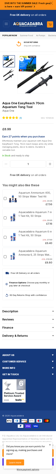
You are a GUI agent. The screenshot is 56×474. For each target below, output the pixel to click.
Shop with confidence (32, 46)
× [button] (50, 445)
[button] (6, 24)
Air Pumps (40, 35)
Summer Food (26, 35)
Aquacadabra (17, 415)
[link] (13, 198)
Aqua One (8, 110)
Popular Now (9, 35)
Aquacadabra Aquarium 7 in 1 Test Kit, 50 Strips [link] (35, 214)
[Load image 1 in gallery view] (9, 61)
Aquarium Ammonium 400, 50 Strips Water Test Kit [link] (35, 194)
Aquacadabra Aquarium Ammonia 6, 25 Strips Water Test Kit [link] (35, 253)
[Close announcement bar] (51, 3)
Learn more (15, 462)
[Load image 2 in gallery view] (9, 74)
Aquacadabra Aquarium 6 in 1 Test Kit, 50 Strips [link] (35, 233)
